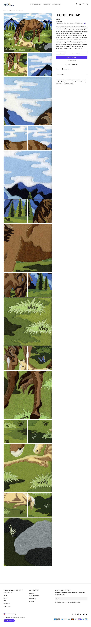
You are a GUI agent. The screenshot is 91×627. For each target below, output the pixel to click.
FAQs (5, 600)
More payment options (71, 60)
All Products (11, 10)
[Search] (76, 4)
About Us (6, 598)
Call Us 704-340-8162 (34, 595)
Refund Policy (32, 598)
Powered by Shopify (20, 617)
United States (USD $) (11, 614)
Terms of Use (71, 602)
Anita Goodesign (11, 617)
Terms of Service (7, 606)
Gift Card (31, 601)
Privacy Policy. (78, 602)
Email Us (31, 593)
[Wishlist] (83, 4)
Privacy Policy (7, 603)
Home (5, 10)
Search (5, 595)
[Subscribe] (86, 599)
